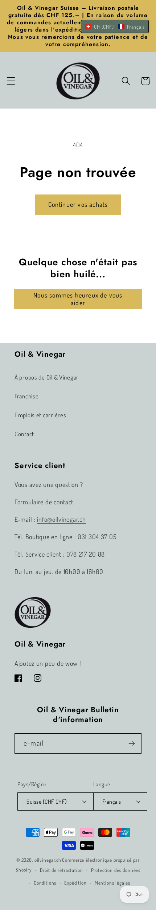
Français (111, 801)
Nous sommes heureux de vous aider (77, 299)
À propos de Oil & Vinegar (47, 377)
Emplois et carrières (40, 415)
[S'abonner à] (131, 743)
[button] (11, 81)
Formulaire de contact (44, 502)
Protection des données (115, 870)
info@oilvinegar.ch (61, 519)
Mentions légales (112, 883)
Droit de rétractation (61, 870)
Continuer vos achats (78, 204)
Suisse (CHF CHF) (46, 801)
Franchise (26, 396)
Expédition (75, 883)
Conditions (45, 883)
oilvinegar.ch (47, 860)
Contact (24, 434)
